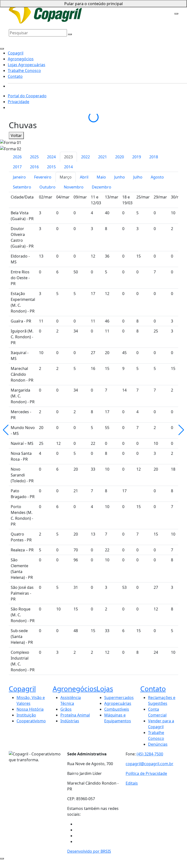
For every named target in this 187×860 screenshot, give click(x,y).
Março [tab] (66, 177)
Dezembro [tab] (101, 187)
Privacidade (18, 101)
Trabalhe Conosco (25, 15)
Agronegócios (100, 7)
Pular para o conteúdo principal (93, 3)
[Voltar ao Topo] (2, 858)
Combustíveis (116, 709)
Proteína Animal (75, 715)
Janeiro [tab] (19, 177)
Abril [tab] (84, 177)
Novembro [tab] (74, 187)
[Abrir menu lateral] (176, 13)
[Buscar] (70, 34)
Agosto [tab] (157, 177)
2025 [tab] (34, 157)
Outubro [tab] (47, 187)
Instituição (26, 715)
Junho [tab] (119, 177)
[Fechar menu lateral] (2, 48)
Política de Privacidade (146, 773)
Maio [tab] (101, 177)
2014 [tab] (68, 167)
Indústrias (69, 721)
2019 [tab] (136, 157)
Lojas (104, 688)
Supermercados (119, 697)
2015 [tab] (51, 167)
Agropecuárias (117, 703)
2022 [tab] (85, 157)
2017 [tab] (17, 167)
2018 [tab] (153, 157)
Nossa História (30, 709)
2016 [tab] (34, 167)
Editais (132, 783)
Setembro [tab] (22, 187)
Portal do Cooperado (27, 96)
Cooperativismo (31, 721)
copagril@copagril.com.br (149, 763)
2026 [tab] (17, 157)
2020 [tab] (119, 157)
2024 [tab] (51, 157)
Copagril (79, 7)
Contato (49, 15)
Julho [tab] (137, 177)
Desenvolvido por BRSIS (89, 851)
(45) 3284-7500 (150, 754)
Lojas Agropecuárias (132, 7)
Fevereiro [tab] (42, 177)
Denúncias (158, 744)
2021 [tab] (102, 157)
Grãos (66, 709)
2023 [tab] (68, 157)
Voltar (16, 135)
